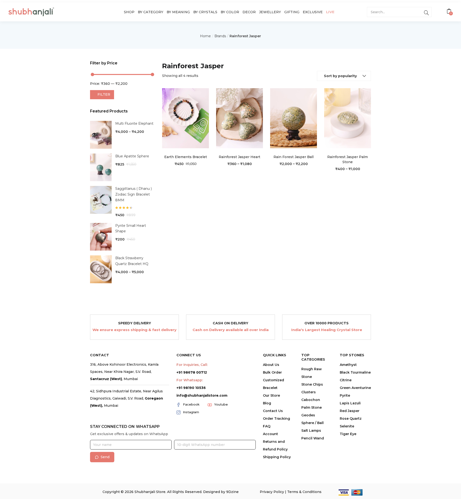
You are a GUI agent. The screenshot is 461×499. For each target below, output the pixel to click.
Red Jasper (349, 411)
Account (270, 434)
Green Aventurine (355, 388)
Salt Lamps (311, 430)
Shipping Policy (277, 457)
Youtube (221, 404)
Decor (249, 12)
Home (205, 36)
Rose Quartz (351, 418)
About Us (271, 365)
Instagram (191, 412)
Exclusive (313, 12)
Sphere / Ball (312, 423)
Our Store (271, 395)
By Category (150, 12)
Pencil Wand (312, 438)
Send (105, 457)
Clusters (308, 392)
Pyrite (345, 395)
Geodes (308, 415)
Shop (129, 12)
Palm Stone (311, 407)
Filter (103, 94)
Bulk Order (272, 372)
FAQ (266, 426)
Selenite (347, 426)
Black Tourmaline (355, 372)
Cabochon (310, 400)
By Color (230, 12)
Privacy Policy (272, 492)
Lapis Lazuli (350, 403)
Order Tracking (276, 418)
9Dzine (232, 492)
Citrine (346, 380)
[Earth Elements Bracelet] (185, 118)
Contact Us (273, 411)
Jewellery (270, 12)
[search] (426, 12)
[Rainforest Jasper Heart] (239, 118)
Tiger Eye (348, 434)
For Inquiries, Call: (192, 365)
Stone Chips (312, 384)
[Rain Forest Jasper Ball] (293, 118)
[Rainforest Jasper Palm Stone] (347, 118)
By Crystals (205, 12)
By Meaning (178, 12)
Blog (267, 403)
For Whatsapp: (189, 380)
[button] (450, 12)
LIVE (330, 12)
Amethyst (348, 365)
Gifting (291, 12)
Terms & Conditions (304, 492)
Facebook (191, 404)
